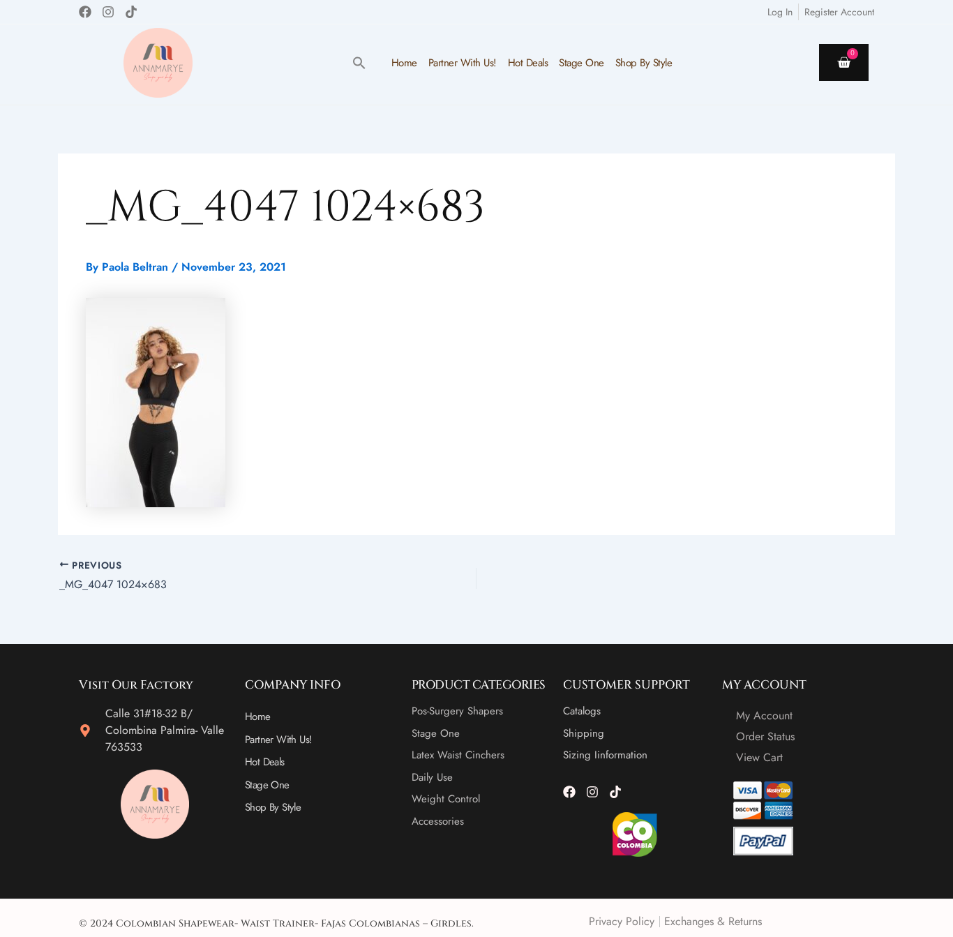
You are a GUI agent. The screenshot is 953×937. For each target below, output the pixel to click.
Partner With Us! (462, 62)
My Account (764, 715)
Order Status (765, 736)
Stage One (581, 62)
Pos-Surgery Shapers (457, 711)
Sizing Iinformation (605, 755)
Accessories (438, 821)
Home (404, 62)
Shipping (583, 733)
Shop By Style (644, 62)
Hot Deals (528, 62)
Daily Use (432, 777)
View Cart (759, 757)
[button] (359, 63)
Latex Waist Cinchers (458, 755)
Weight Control (446, 799)
